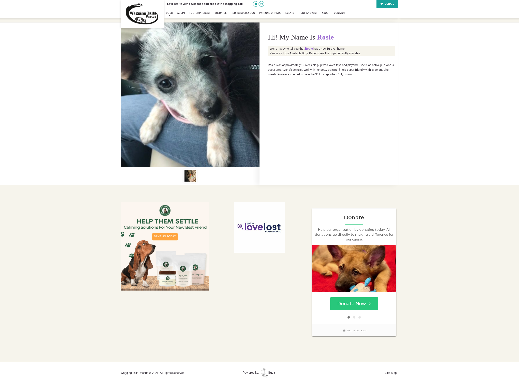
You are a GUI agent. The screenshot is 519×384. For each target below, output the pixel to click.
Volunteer (221, 13)
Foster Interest (200, 13)
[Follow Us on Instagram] (261, 4)
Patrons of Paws (270, 13)
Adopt (181, 13)
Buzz (271, 372)
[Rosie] (190, 94)
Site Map (391, 372)
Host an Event (308, 13)
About (326, 13)
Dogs (169, 13)
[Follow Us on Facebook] (255, 4)
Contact (339, 13)
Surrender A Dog (244, 13)
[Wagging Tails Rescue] (142, 14)
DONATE (389, 3)
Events (290, 13)
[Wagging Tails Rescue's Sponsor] (165, 246)
